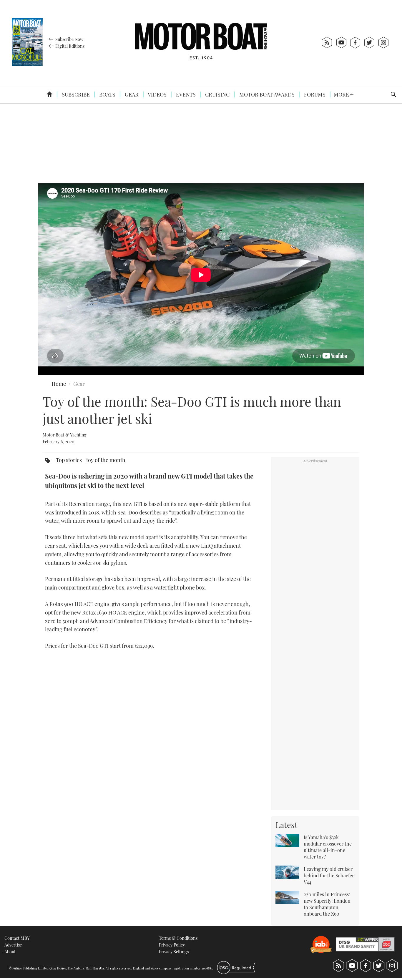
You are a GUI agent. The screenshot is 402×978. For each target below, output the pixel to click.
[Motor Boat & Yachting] (201, 42)
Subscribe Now (68, 39)
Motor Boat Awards (266, 94)
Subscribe (75, 94)
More (342, 94)
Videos (157, 94)
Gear (131, 94)
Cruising (217, 94)
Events (185, 94)
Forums (314, 94)
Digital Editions (69, 46)
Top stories (69, 460)
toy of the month (105, 460)
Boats (106, 94)
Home (59, 383)
